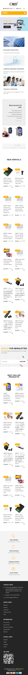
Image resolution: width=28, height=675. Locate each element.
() (13, 8)
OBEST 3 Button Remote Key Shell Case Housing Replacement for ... (19, 209)
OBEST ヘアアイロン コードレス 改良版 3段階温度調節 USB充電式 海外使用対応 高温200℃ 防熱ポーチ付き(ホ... (8, 293)
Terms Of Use (7, 624)
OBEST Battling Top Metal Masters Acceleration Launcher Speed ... (8, 263)
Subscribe (22, 361)
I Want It (7, 26)
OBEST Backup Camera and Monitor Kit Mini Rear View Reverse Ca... (7, 209)
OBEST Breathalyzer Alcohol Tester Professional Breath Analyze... (8, 397)
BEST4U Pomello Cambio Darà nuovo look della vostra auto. (19, 181)
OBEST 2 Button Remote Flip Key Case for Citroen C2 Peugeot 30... (19, 236)
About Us (6, 605)
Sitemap (18, 670)
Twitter (5, 642)
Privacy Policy (7, 622)
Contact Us (6, 609)
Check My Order (7, 612)
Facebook (6, 639)
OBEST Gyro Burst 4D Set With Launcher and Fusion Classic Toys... (19, 263)
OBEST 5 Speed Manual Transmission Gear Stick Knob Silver (8, 236)
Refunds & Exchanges (8, 627)
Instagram (6, 644)
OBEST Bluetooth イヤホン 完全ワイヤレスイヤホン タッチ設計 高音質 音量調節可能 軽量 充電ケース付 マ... (19, 293)
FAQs (5, 614)
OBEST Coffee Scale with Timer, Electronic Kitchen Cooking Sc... (8, 181)
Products (5, 607)
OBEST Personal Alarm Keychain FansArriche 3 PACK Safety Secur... (19, 324)
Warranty (6, 631)
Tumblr (5, 646)
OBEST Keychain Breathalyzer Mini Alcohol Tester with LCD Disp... (19, 396)
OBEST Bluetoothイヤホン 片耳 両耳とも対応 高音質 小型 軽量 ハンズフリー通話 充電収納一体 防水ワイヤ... (8, 325)
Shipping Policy (7, 629)
